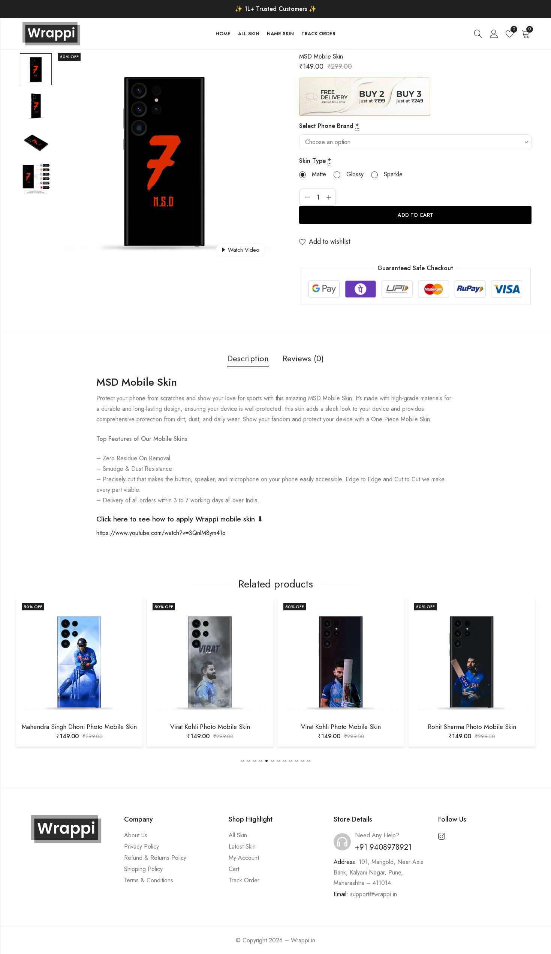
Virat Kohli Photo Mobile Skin (97, 726)
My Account (244, 857)
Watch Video (243, 250)
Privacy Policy (141, 846)
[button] (242, 761)
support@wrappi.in (373, 894)
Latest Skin (242, 846)
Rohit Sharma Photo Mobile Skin (359, 726)
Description (248, 358)
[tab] (248, 359)
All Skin (238, 835)
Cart (234, 869)
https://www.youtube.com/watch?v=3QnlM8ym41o (161, 533)
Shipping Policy (143, 869)
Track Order (244, 880)
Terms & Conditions (148, 880)
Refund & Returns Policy (155, 857)
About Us (135, 835)
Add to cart (415, 215)
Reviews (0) (303, 358)
